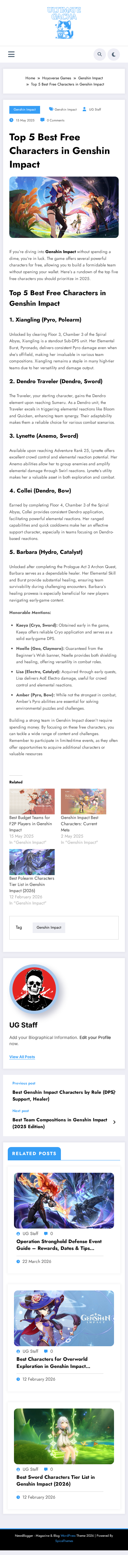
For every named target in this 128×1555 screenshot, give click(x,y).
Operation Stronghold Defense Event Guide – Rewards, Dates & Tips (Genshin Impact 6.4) (59, 1245)
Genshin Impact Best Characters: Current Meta (79, 823)
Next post (20, 1111)
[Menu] (11, 54)
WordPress (68, 1535)
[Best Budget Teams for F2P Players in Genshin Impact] (32, 801)
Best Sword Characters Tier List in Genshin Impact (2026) (55, 1480)
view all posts (22, 1057)
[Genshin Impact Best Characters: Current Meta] (83, 801)
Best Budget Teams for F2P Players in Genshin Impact (30, 823)
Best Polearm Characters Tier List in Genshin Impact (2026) (31, 884)
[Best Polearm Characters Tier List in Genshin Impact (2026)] (32, 862)
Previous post (23, 1083)
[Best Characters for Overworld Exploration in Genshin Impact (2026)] (64, 1318)
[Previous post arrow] (114, 1092)
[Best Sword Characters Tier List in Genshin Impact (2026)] (64, 1436)
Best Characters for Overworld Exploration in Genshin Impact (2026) (52, 1363)
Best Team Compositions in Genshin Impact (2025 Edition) (59, 1123)
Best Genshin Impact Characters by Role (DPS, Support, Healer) (63, 1095)
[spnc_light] (113, 54)
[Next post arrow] (114, 1122)
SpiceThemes (64, 1541)
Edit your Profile (95, 1037)
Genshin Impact (25, 109)
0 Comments (55, 120)
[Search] (100, 54)
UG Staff (95, 109)
